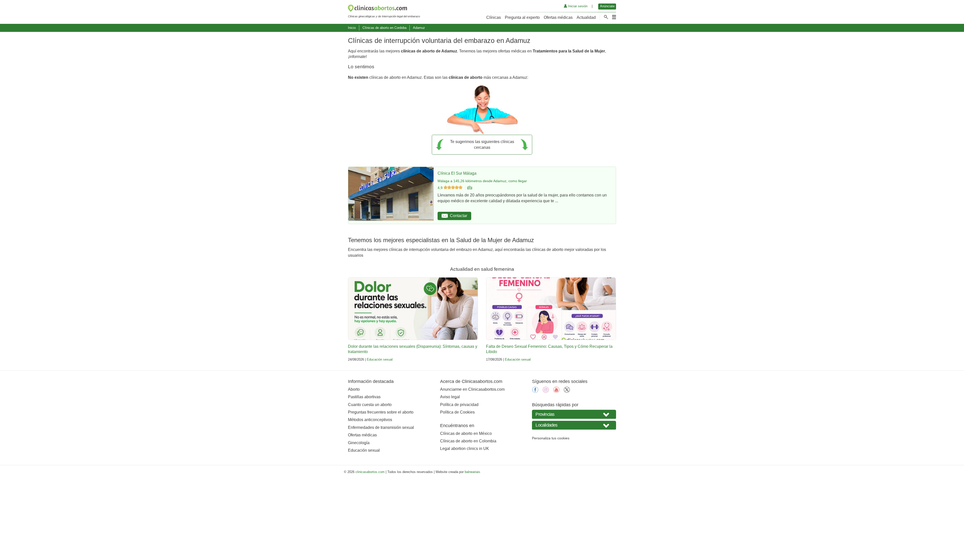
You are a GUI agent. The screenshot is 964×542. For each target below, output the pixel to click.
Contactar (458, 216)
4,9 (441, 188)
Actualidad (586, 17)
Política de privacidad (459, 404)
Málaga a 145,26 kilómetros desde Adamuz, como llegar (482, 181)
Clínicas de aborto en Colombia (468, 441)
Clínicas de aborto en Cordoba (384, 28)
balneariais (472, 472)
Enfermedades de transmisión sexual (381, 427)
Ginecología (359, 443)
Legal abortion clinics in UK (464, 448)
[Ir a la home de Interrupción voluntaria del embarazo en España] (384, 9)
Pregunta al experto (522, 17)
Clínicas (493, 17)
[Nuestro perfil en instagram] (546, 391)
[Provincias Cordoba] (574, 414)
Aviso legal (450, 397)
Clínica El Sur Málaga (457, 173)
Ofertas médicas (558, 17)
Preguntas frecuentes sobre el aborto (380, 412)
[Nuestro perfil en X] (567, 391)
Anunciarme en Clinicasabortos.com (472, 389)
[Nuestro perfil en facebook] (535, 391)
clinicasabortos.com (370, 472)
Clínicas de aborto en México (466, 433)
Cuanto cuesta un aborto (370, 404)
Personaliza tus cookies (550, 438)
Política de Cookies (457, 412)
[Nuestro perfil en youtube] (556, 391)
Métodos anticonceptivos (370, 420)
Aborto (354, 389)
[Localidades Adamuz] (574, 425)
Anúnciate (607, 6)
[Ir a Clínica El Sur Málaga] (469, 187)
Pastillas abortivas (364, 397)
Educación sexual (380, 359)
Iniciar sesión (577, 6)
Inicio (352, 28)
